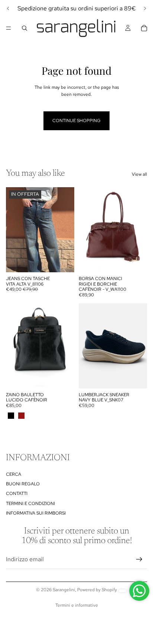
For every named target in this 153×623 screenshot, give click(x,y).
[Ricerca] (24, 28)
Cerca (13, 474)
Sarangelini (64, 590)
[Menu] (8, 28)
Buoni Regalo (23, 484)
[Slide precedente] (8, 8)
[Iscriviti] (139, 560)
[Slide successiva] (145, 8)
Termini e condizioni (30, 503)
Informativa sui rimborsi (36, 513)
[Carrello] (144, 28)
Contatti (16, 494)
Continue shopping (76, 121)
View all (139, 174)
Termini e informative (76, 605)
